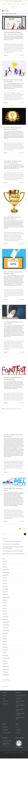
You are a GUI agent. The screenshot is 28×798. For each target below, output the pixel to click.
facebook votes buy (18, 454)
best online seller (19, 275)
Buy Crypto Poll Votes (10, 133)
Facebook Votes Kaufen (15, 137)
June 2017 (5, 652)
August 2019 (5, 600)
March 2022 (5, 561)
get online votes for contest (16, 285)
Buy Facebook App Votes (20, 695)
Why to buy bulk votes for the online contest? (11, 544)
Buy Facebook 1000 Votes (16, 329)
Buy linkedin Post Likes (10, 334)
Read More (5, 55)
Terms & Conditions (6, 732)
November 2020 (6, 572)
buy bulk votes (8, 84)
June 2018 (5, 638)
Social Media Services (7, 740)
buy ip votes (21, 135)
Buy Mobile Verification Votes (20, 718)
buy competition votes (17, 131)
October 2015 (5, 672)
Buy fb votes (19, 282)
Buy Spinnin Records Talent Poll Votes (15, 498)
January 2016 (5, 663)
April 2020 (5, 583)
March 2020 (5, 586)
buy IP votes (12, 37)
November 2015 (6, 669)
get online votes (9, 285)
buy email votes (17, 280)
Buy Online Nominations (18, 37)
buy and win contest (15, 135)
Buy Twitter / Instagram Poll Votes (20, 714)
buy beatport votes (9, 326)
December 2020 (6, 569)
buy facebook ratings (7, 167)
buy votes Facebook (11, 168)
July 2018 (4, 636)
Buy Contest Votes (11, 164)
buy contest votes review (13, 279)
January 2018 (5, 649)
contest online (6, 88)
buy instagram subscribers (9, 332)
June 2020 (5, 578)
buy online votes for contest (16, 451)
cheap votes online (7, 137)
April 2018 (5, 644)
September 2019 (6, 597)
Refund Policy (5, 729)
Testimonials (5, 701)
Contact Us (18, 732)
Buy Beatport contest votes (17, 225)
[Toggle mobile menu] (25, 10)
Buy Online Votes (14, 38)
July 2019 (4, 602)
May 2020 (4, 580)
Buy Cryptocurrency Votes (12, 35)
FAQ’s (17, 727)
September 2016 (6, 658)
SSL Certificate (18, 747)
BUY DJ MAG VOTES (11, 438)
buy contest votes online (13, 132)
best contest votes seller (12, 83)
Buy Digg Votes (19, 35)
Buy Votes (20, 87)
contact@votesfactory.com (17, 1)
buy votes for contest (7, 136)
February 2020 (5, 589)
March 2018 (5, 647)
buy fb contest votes (13, 282)
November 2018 (6, 625)
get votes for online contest (14, 455)
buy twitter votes (12, 452)
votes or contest (12, 88)
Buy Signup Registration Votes (20, 706)
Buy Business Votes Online (8, 278)
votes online (6, 138)
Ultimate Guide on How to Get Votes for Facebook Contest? (14, 553)
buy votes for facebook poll (13, 446)
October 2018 (5, 627)
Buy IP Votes (18, 698)
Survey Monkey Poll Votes (13, 499)
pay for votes (20, 504)
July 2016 (4, 661)
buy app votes (12, 276)
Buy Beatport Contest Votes (19, 276)
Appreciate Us (5, 703)
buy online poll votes (7, 38)
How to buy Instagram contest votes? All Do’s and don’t (13, 551)
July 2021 (4, 564)
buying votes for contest (11, 454)
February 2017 (5, 655)
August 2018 (5, 633)
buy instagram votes (7, 451)
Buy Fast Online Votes (17, 330)
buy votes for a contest (11, 503)
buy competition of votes (16, 85)
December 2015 (6, 666)
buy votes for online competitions (11, 448)
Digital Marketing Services (6, 744)
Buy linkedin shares (17, 334)
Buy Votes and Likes (17, 445)
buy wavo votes (8, 336)
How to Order (18, 729)
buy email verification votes (13, 449)
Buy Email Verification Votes (20, 701)
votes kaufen (17, 168)
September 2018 (6, 630)
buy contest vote (17, 226)
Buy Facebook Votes (16, 224)
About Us (4, 695)
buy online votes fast (9, 39)
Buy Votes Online (10, 388)
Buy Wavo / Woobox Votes (20, 710)
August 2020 (5, 575)
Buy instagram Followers (14, 331)
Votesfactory (15, 505)
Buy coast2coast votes (15, 494)
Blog (4, 698)
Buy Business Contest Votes (16, 84)
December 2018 (6, 622)
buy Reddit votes (13, 335)
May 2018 (4, 641)
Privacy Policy (5, 727)
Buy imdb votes (21, 450)
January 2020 (5, 591)
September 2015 (6, 674)
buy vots (22, 136)
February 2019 (5, 616)
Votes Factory (21, 137)
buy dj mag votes (21, 165)
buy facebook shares (9, 224)
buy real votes (16, 87)
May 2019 (4, 608)
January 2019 (5, 619)
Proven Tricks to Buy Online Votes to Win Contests (12, 541)
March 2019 (5, 613)
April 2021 (5, 566)
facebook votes (15, 504)
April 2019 (5, 611)
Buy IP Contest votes (18, 332)
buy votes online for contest (16, 136)
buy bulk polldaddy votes (12, 220)
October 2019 (5, 594)
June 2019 (5, 605)
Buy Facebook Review (15, 167)
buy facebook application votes (16, 281)
